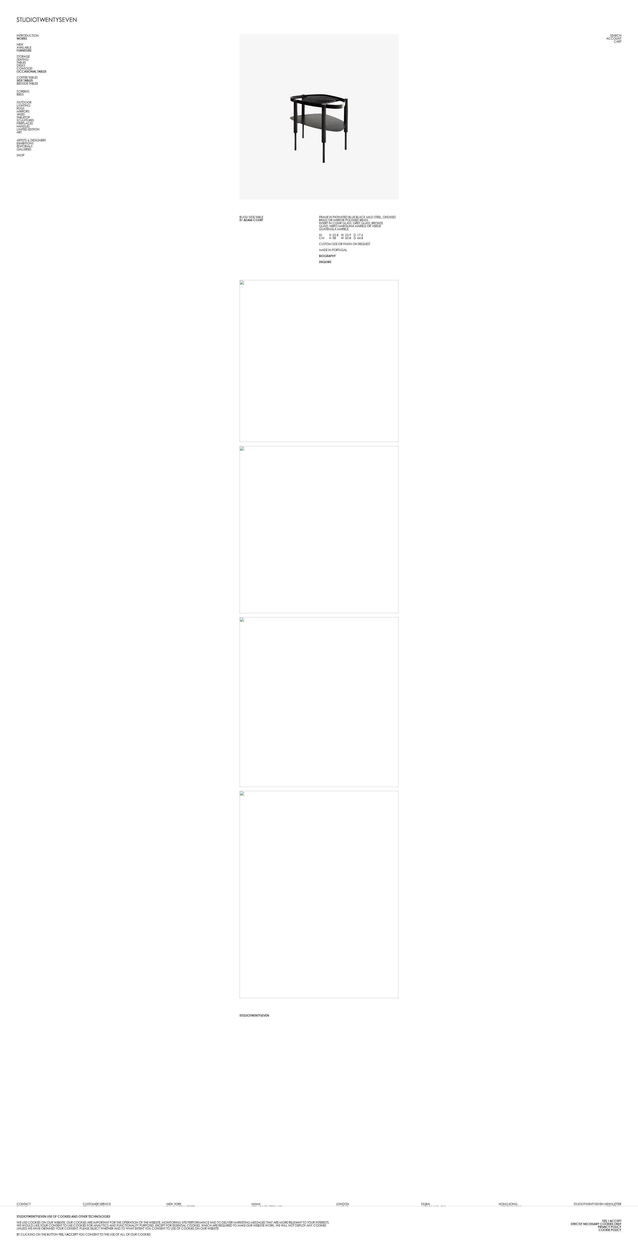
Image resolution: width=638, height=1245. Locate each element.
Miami (255, 1204)
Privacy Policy (609, 1227)
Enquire (325, 262)
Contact (24, 1204)
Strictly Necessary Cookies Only (596, 1224)
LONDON (342, 1204)
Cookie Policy (610, 1230)
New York (173, 1204)
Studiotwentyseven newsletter (597, 1204)
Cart (617, 41)
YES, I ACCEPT (611, 1221)
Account (613, 38)
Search (615, 35)
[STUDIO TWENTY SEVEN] (47, 19)
